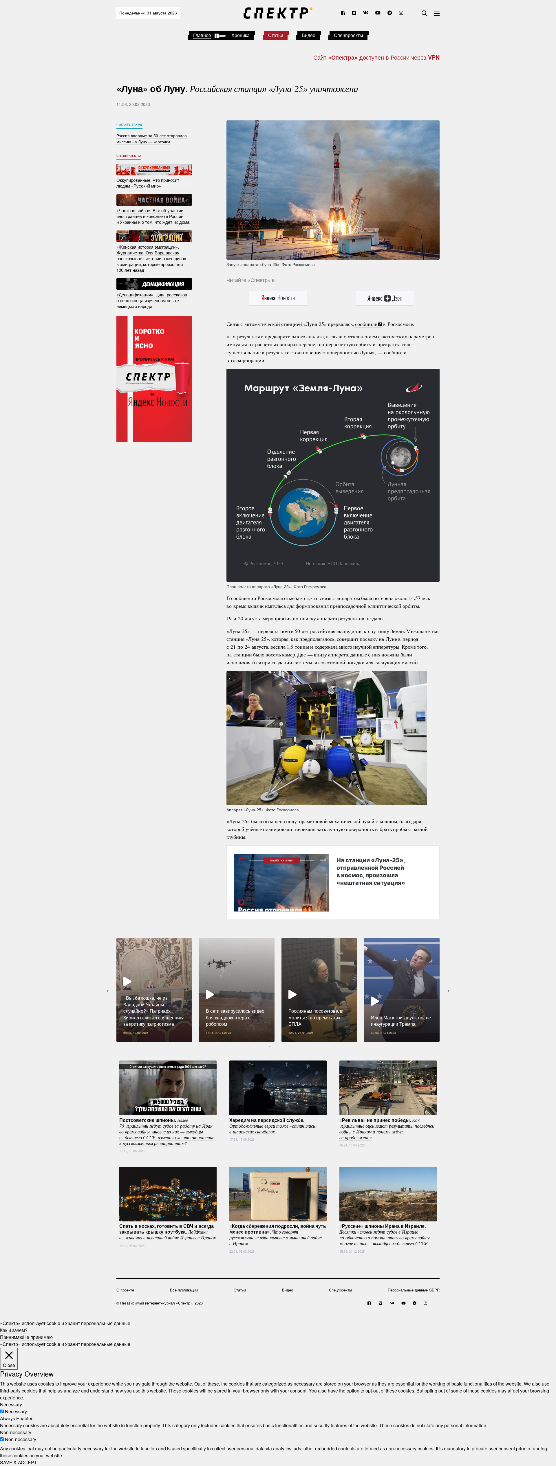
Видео (308, 35)
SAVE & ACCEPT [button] (18, 1462)
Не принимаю (38, 1337)
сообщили (366, 323)
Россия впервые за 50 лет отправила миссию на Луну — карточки (151, 138)
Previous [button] (108, 990)
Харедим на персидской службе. (273, 1125)
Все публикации (184, 1290)
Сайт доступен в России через (376, 57)
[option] (154, 990)
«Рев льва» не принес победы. (386, 1128)
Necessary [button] (11, 1404)
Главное (202, 35)
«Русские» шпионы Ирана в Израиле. (385, 1234)
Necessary (16, 1411)
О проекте (125, 1290)
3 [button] (287, 1046)
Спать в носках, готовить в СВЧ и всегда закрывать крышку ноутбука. (167, 1232)
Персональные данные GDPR (414, 1290)
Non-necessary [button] (15, 1432)
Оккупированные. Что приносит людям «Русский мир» (147, 183)
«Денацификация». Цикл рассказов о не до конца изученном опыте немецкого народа (151, 300)
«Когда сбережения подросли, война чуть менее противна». (277, 1234)
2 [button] (278, 1046)
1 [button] (269, 1046)
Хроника (240, 35)
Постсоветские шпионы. (166, 1131)
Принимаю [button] (11, 1337)
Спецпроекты (348, 35)
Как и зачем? (14, 1330)
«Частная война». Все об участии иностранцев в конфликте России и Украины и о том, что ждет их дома (152, 216)
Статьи (275, 35)
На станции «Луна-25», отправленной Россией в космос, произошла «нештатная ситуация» (370, 871)
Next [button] (447, 990)
